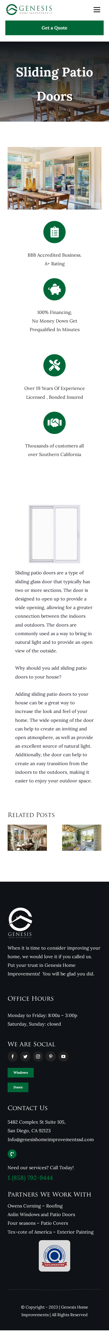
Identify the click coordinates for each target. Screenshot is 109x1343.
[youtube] (63, 1056)
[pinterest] (51, 1056)
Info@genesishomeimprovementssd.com (51, 1139)
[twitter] (25, 1056)
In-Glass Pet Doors (75, 842)
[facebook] (13, 1056)
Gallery (89, 842)
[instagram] (38, 1056)
